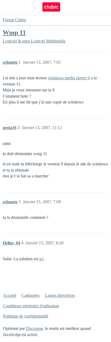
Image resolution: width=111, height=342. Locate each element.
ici (41, 258)
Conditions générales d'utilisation (31, 306)
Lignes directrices (60, 295)
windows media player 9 (69, 78)
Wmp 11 (14, 32)
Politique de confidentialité (25, 316)
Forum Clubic (14, 19)
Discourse (34, 328)
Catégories (31, 295)
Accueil (9, 295)
